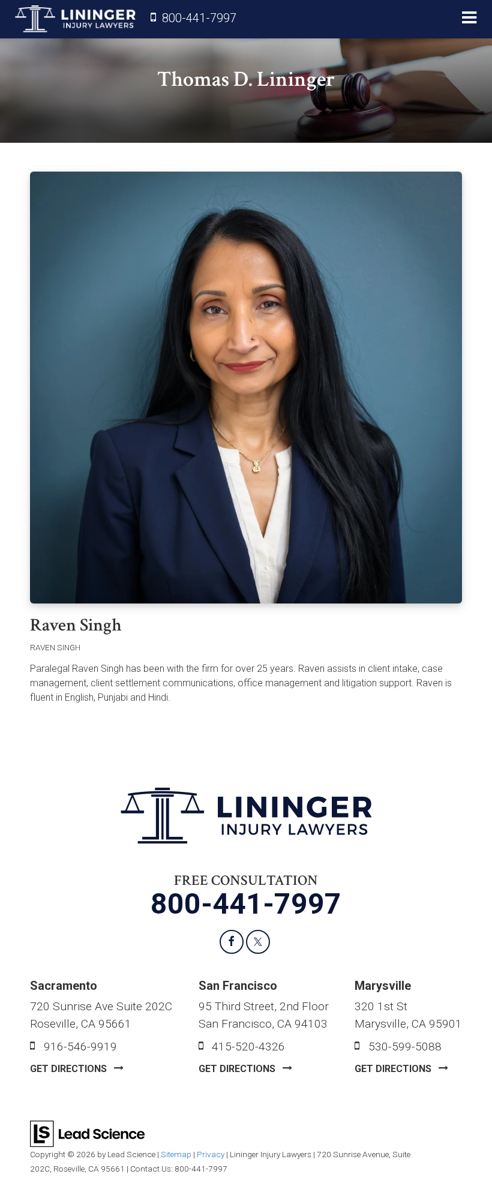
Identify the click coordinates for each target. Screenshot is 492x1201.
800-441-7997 (199, 18)
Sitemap (176, 1154)
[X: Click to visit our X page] (258, 941)
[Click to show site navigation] (469, 19)
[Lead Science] (87, 1133)
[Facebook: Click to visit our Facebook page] (232, 941)
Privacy (210, 1154)
